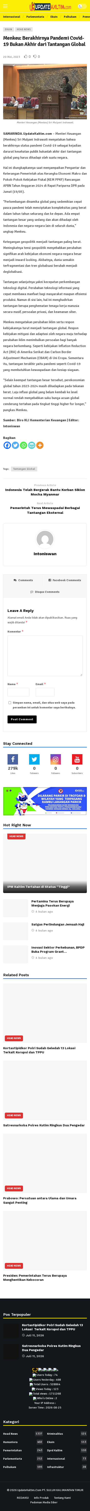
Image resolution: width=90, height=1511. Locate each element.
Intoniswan (45, 553)
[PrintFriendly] (31, 445)
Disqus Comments (47, 592)
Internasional (66, 1458)
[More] (40, 445)
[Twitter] (15, 445)
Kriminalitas (66, 1434)
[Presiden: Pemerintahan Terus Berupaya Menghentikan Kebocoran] (45, 1240)
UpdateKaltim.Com (29, 1490)
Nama (13, 684)
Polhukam (22, 1467)
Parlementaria (22, 1458)
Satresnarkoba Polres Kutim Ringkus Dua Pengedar (44, 1125)
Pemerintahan (22, 1450)
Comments (25, 580)
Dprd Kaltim (66, 1450)
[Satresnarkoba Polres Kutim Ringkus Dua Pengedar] (45, 1090)
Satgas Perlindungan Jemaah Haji (57, 924)
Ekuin (8, 29)
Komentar (16, 631)
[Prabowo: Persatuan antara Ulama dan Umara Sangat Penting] (45, 1163)
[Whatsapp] (23, 445)
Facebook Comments (67, 580)
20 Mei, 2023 (11, 57)
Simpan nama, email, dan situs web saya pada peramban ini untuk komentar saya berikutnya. (44, 705)
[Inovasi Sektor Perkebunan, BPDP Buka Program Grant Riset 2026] (15, 954)
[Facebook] (7, 445)
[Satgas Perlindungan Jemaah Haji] (15, 931)
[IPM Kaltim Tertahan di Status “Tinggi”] (45, 863)
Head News (24, 29)
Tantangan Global (24, 469)
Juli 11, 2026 (35, 1335)
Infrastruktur (66, 1467)
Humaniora (22, 1442)
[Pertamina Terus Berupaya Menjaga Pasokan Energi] (15, 908)
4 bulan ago (44, 911)
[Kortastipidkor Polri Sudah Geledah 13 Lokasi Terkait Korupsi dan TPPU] (45, 1013)
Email (41, 684)
